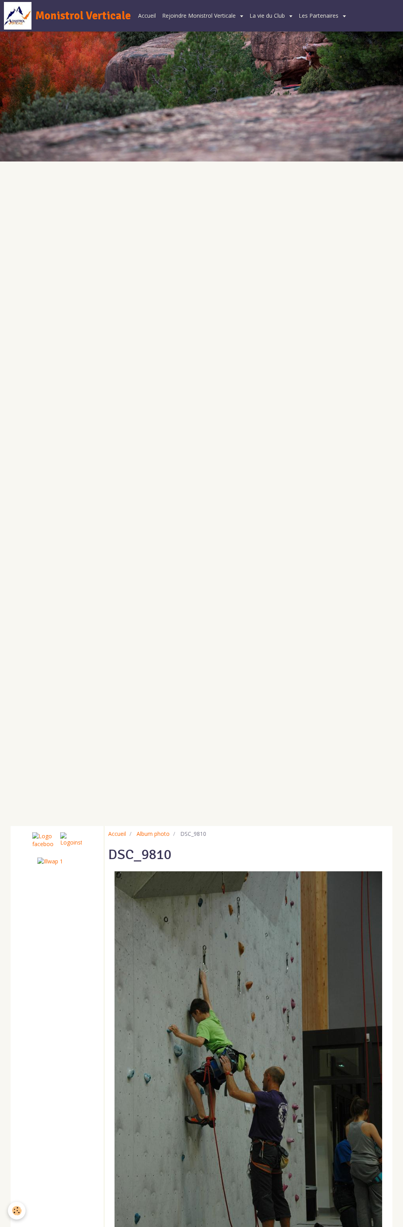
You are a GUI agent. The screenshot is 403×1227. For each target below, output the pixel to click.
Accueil (147, 15)
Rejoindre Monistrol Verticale (199, 15)
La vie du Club (268, 15)
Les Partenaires (319, 15)
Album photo (153, 833)
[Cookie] (17, 1211)
